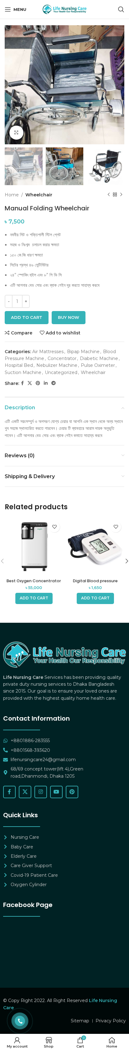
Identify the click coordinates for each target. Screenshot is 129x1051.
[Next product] (121, 195)
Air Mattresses (48, 351)
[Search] (121, 9)
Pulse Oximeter (98, 365)
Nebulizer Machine (56, 365)
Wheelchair (38, 195)
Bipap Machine (83, 351)
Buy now (68, 317)
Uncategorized (61, 372)
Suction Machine (23, 372)
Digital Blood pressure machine (95, 583)
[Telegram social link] (53, 383)
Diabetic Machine (99, 358)
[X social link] (30, 383)
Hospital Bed (19, 365)
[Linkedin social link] (45, 383)
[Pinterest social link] (38, 383)
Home (12, 195)
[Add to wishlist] (54, 526)
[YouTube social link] (56, 792)
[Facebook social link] (22, 383)
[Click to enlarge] (16, 133)
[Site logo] (64, 9)
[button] (34, 598)
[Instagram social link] (40, 792)
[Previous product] (109, 195)
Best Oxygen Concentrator (34, 580)
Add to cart (26, 317)
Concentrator (62, 358)
